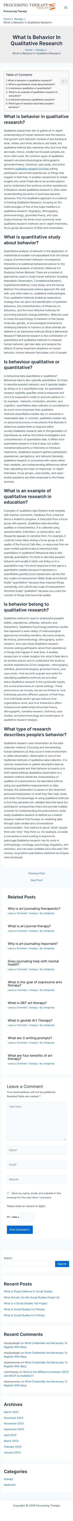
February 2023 (12, 1446)
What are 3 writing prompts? (30, 1038)
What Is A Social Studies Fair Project (25, 1303)
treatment (10, 1484)
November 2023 (14, 1423)
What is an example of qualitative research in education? (33, 94)
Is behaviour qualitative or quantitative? (30, 88)
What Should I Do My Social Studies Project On (32, 1297)
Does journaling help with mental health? (33, 962)
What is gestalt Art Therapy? (30, 1020)
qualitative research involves (32, 168)
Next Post (37, 880)
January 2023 (12, 1452)
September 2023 (14, 1429)
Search (8, 1258)
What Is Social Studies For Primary (24, 1309)
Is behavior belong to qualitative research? (32, 99)
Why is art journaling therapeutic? (34, 908)
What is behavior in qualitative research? (30, 80)
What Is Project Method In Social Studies (28, 1291)
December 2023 (13, 1417)
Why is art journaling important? (33, 944)
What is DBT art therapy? (27, 1003)
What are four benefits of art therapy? (30, 1057)
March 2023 (11, 1441)
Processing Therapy (15, 11)
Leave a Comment (17, 913)
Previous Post (36, 873)
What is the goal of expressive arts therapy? (35, 983)
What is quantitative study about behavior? (32, 84)
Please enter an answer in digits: (26, 1206)
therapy (33, 913)
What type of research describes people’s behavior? (31, 105)
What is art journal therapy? (29, 926)
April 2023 (10, 1435)
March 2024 (11, 1412)
